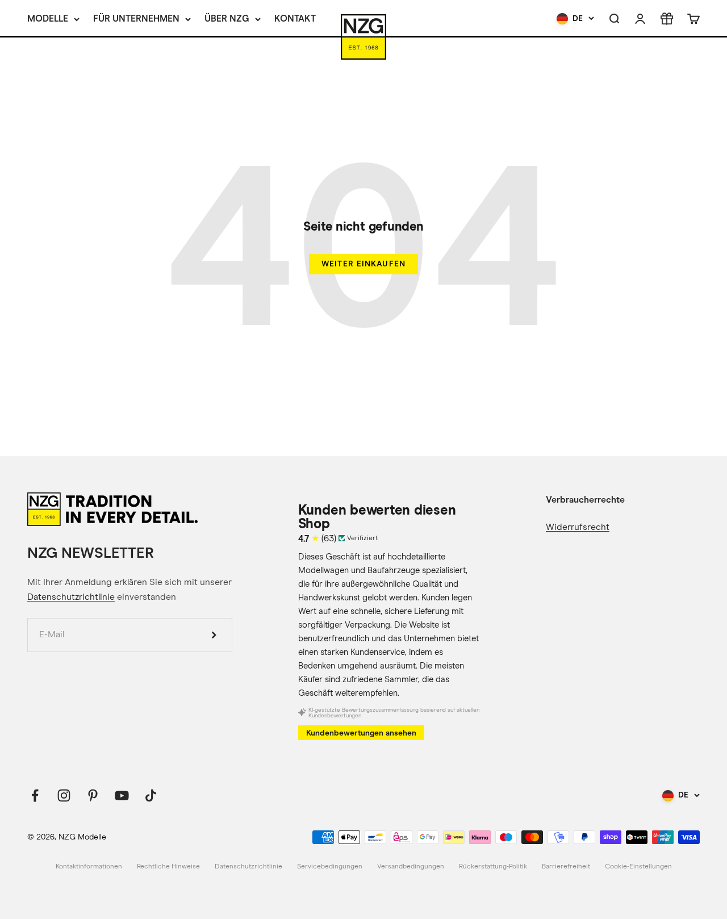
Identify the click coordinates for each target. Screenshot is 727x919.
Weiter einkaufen (363, 264)
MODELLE (47, 18)
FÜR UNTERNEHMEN (136, 18)
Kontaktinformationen (89, 866)
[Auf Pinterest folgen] (93, 795)
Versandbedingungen (410, 866)
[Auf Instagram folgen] (64, 795)
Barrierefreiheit (566, 866)
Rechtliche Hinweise (168, 866)
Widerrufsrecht (577, 527)
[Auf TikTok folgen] (150, 795)
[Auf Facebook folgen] (35, 795)
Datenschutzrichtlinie (71, 596)
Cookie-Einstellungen (638, 866)
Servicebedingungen (329, 866)
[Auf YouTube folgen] (121, 795)
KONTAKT (295, 18)
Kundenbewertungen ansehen (361, 733)
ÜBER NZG (226, 18)
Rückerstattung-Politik (493, 866)
